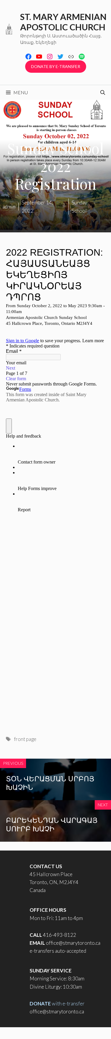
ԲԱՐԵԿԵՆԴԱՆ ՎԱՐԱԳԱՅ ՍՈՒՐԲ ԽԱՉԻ (51, 824)
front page (25, 739)
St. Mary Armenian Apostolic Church (63, 21)
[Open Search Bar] (102, 92)
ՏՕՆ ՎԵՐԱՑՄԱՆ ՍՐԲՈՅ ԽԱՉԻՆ (50, 783)
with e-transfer (57, 1003)
